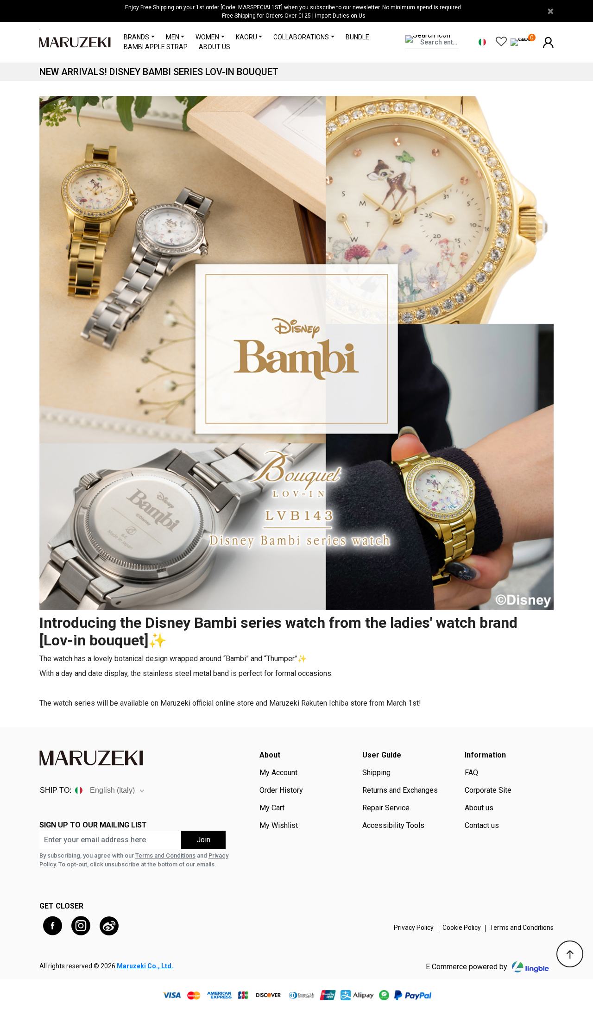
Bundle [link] (357, 37)
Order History (281, 790)
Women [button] (207, 37)
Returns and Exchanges (400, 790)
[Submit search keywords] (450, 53)
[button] (548, 41)
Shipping (376, 773)
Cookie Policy (461, 927)
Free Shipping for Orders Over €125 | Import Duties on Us (294, 16)
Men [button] (172, 37)
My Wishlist (278, 825)
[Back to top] (569, 954)
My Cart (271, 808)
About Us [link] (214, 46)
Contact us (482, 825)
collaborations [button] (301, 37)
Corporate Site (488, 790)
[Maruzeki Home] (75, 42)
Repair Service (386, 808)
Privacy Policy (414, 927)
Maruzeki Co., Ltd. (145, 966)
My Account (278, 773)
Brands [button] (136, 37)
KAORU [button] (246, 37)
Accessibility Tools (393, 825)
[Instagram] (80, 925)
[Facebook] (52, 925)
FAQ (471, 773)
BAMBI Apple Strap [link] (156, 46)
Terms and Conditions (165, 855)
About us (479, 808)
